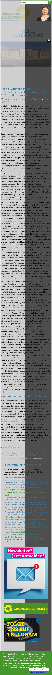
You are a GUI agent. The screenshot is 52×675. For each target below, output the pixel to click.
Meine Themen (27, 453)
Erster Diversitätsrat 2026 (15, 532)
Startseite (15, 453)
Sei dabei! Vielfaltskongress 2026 (18, 477)
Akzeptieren (34, 670)
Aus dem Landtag (41, 453)
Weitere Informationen (37, 672)
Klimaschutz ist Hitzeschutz (16, 517)
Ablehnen (44, 670)
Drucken (38, 99)
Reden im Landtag (14, 447)
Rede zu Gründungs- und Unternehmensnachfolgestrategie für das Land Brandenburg (24, 92)
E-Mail (46, 99)
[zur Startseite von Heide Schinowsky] (43, 21)
